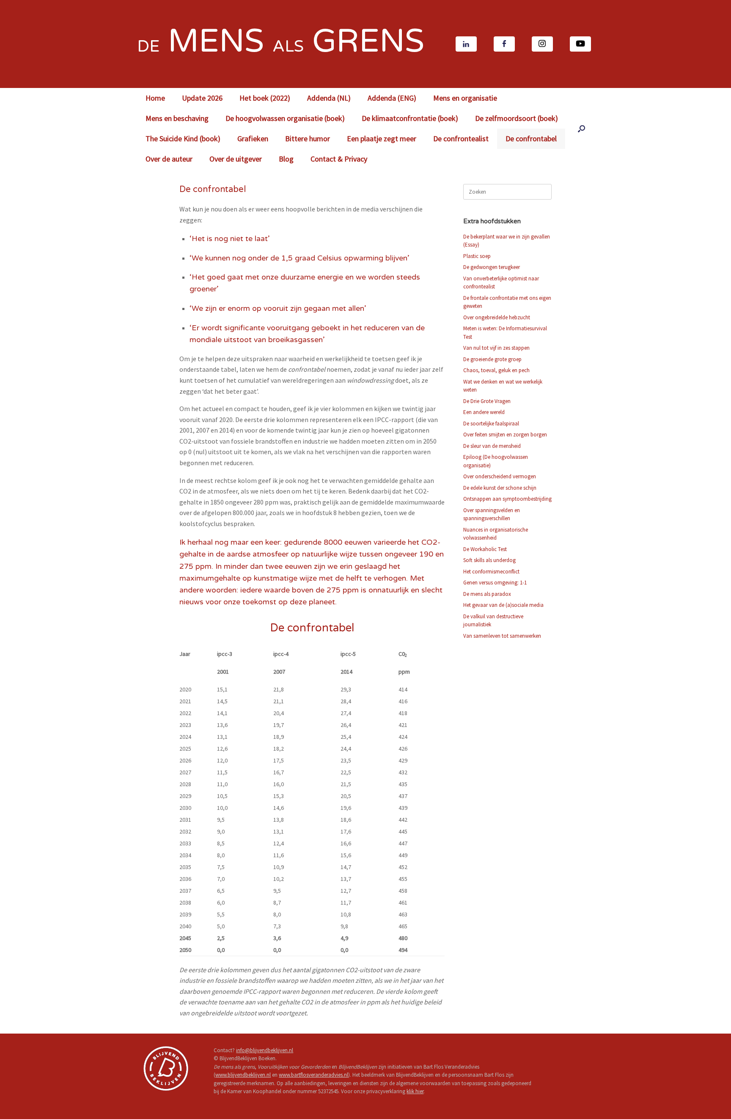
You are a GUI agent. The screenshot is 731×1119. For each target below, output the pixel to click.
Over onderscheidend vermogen (499, 476)
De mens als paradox (487, 594)
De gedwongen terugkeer (491, 267)
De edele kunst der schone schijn (499, 487)
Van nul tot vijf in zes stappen (496, 347)
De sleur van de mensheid (492, 446)
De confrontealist (461, 138)
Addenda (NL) (329, 98)
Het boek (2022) (264, 98)
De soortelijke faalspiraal (491, 423)
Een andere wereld (484, 412)
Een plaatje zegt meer (381, 138)
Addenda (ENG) (392, 98)
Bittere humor (307, 138)
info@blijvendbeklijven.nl (264, 1050)
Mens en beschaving (177, 118)
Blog (286, 159)
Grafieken (252, 138)
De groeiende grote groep (492, 359)
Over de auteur (169, 159)
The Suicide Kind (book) (183, 138)
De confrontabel (531, 138)
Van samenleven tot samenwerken (502, 635)
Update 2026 (202, 98)
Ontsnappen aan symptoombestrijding (507, 498)
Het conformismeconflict (491, 571)
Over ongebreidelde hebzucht (496, 317)
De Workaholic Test (485, 549)
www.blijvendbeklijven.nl (243, 1074)
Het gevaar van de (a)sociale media (503, 605)
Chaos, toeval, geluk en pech (496, 370)
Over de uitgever (235, 159)
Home (155, 98)
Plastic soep (477, 256)
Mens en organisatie (465, 98)
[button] (581, 128)
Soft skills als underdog (489, 560)
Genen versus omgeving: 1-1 (495, 582)
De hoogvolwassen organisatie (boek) (285, 118)
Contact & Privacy (339, 159)
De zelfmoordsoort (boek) (516, 118)
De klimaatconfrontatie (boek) (410, 118)
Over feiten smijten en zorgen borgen (505, 434)
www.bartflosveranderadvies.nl (313, 1074)
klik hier (415, 1091)
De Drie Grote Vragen (487, 401)
